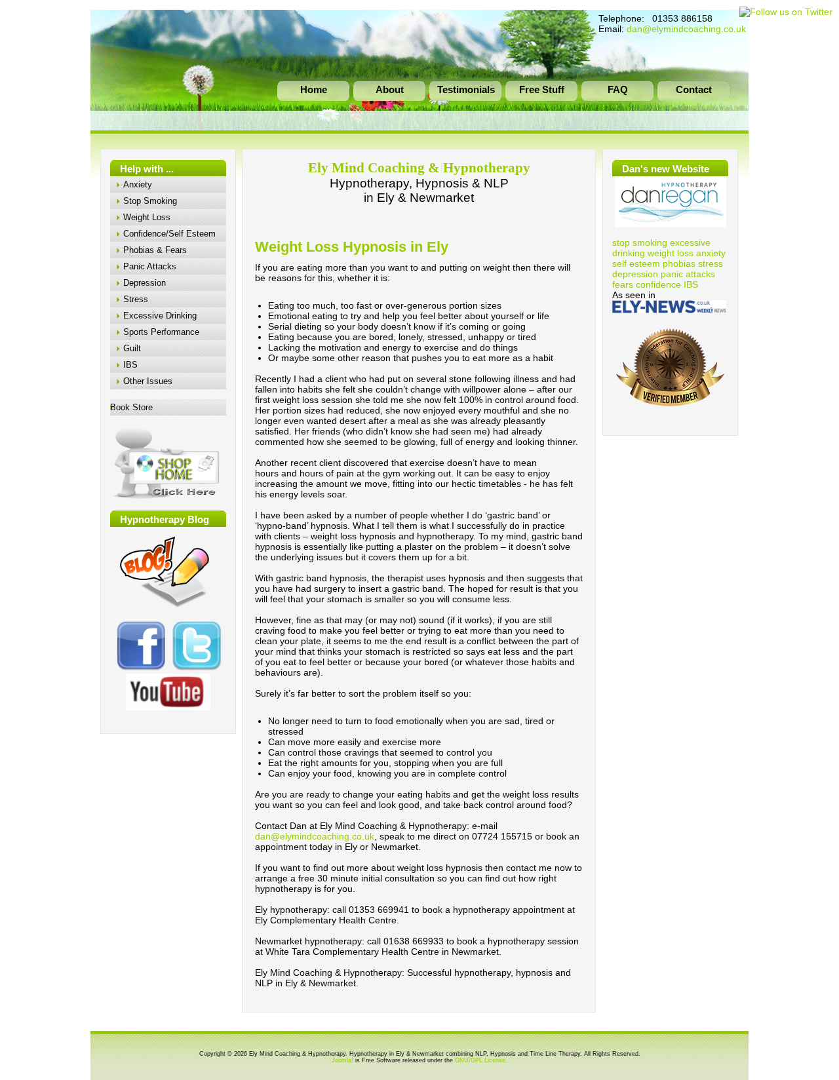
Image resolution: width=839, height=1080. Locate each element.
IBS (691, 284)
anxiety (711, 253)
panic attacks (688, 274)
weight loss (670, 253)
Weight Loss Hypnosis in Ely (351, 247)
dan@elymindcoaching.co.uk (686, 29)
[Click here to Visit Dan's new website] (670, 201)
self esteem (636, 263)
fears (622, 284)
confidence (658, 284)
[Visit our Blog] (167, 608)
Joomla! (342, 1060)
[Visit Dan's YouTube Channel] (168, 692)
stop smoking (639, 242)
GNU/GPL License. (481, 1060)
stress (710, 263)
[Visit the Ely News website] (669, 310)
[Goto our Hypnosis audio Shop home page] (167, 497)
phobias (679, 263)
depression (635, 274)
